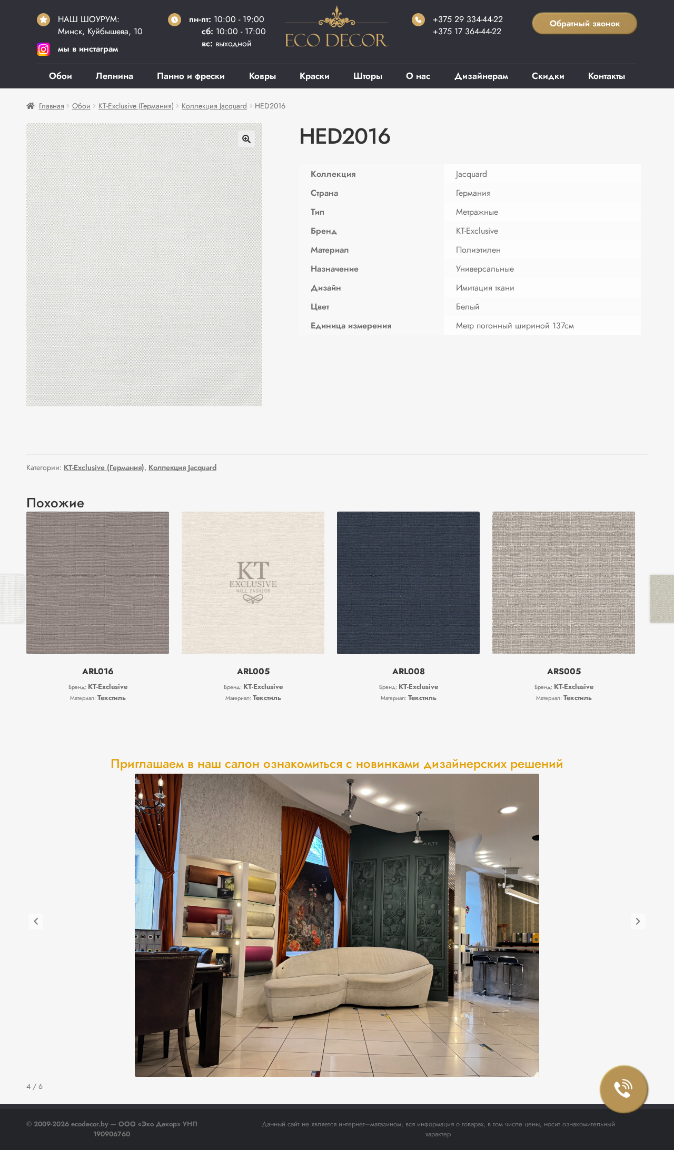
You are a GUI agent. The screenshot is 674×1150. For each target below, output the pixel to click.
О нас (418, 75)
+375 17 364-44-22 (467, 31)
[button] (246, 139)
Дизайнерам (481, 75)
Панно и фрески (191, 75)
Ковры (262, 75)
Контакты (606, 75)
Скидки (548, 75)
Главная (51, 106)
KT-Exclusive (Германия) (136, 106)
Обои (60, 75)
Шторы (367, 75)
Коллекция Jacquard (214, 106)
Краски (315, 75)
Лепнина (114, 75)
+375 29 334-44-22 (468, 19)
